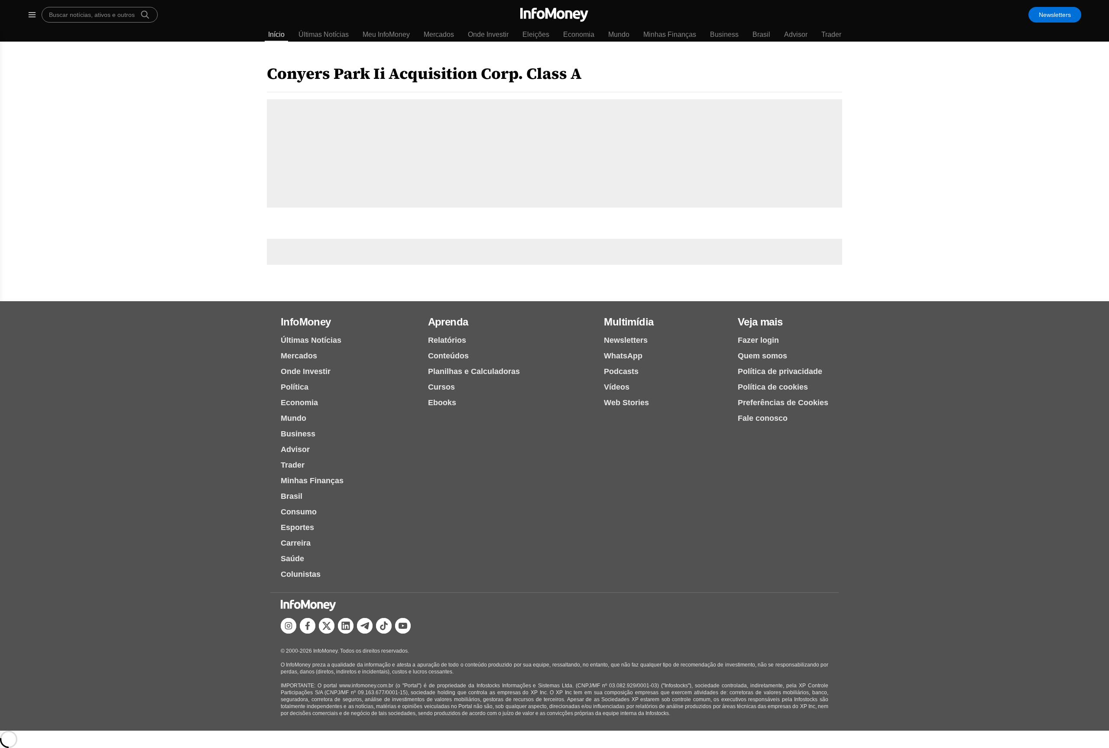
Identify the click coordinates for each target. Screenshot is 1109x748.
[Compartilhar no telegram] (365, 626)
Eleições (535, 34)
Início (276, 34)
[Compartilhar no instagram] (288, 626)
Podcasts (621, 371)
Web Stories (626, 402)
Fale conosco (763, 418)
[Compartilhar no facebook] (307, 626)
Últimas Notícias (323, 34)
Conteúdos (448, 355)
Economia (578, 34)
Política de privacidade (780, 371)
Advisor (795, 34)
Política (294, 387)
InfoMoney (306, 322)
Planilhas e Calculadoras (474, 371)
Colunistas (301, 574)
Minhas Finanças (669, 34)
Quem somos (762, 355)
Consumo (299, 511)
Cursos (441, 387)
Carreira (296, 543)
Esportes (297, 527)
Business (724, 34)
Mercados (439, 34)
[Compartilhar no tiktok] (384, 626)
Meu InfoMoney (386, 34)
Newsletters (1055, 14)
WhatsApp (623, 355)
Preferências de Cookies (783, 402)
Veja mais (760, 322)
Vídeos (616, 387)
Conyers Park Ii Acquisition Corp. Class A (424, 73)
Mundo (618, 34)
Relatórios (447, 340)
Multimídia (628, 322)
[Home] (554, 15)
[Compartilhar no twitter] (326, 626)
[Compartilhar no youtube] (403, 626)
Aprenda (448, 322)
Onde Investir (488, 34)
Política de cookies (773, 387)
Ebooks (442, 402)
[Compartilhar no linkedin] (345, 626)
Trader (831, 34)
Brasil (761, 34)
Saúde (292, 558)
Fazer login (758, 340)
